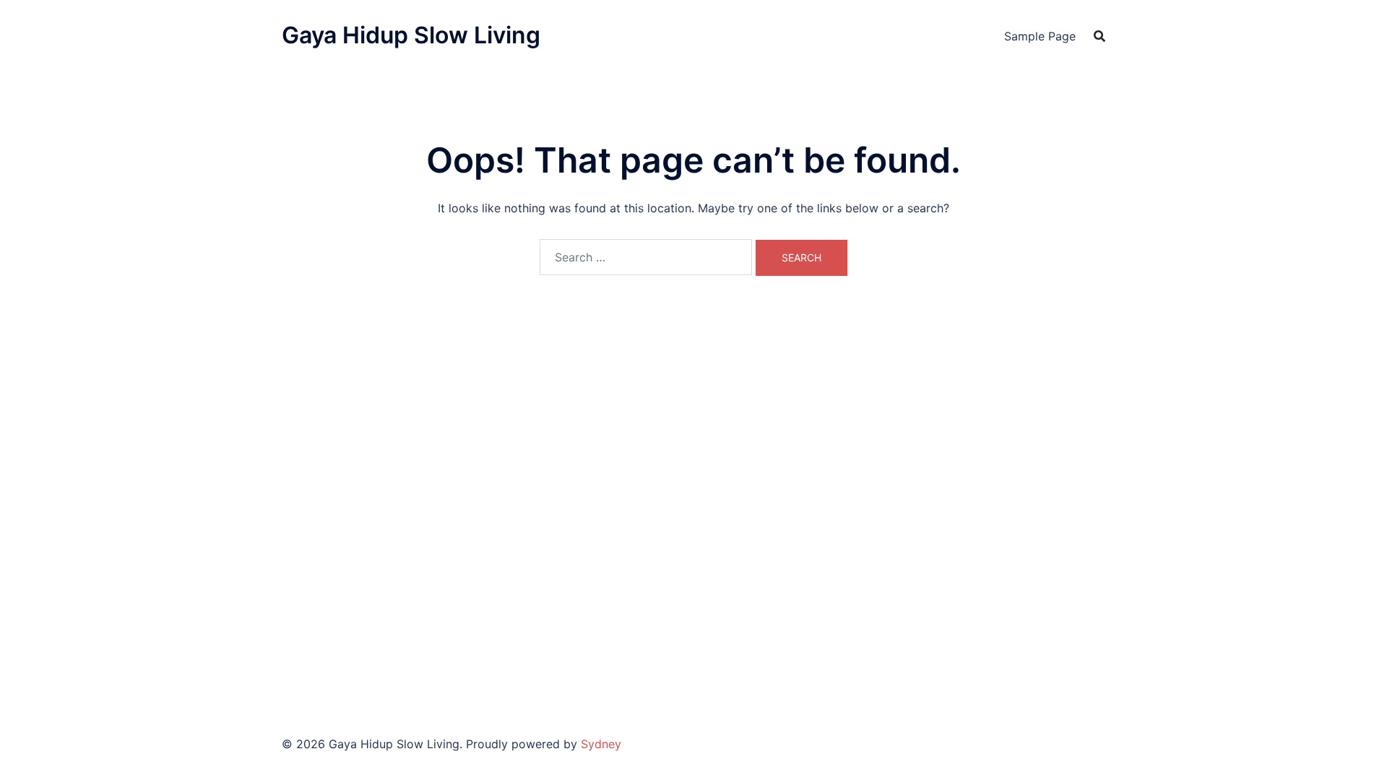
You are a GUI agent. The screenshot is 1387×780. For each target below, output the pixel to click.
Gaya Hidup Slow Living (411, 35)
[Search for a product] (1099, 36)
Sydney (601, 744)
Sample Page (1040, 36)
